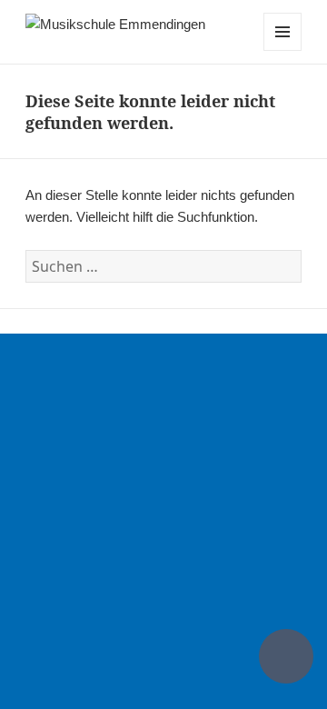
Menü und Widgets (283, 50)
